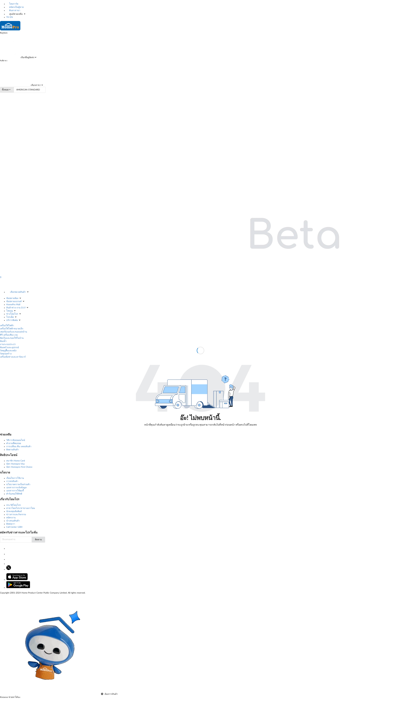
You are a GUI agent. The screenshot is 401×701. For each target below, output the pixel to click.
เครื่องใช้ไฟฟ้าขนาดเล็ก (11, 329)
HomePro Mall (13, 304)
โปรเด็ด (10, 317)
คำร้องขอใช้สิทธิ (14, 494)
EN (11, 17)
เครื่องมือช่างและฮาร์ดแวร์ (13, 357)
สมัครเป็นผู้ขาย (16, 7)
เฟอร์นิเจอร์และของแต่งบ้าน (13, 332)
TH (7, 17)
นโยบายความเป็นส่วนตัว (18, 484)
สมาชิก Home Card (15, 461)
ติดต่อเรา (10, 524)
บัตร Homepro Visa (15, 464)
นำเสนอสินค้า (13, 521)
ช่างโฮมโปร (12, 314)
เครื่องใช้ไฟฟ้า (7, 325)
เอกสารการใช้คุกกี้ (15, 491)
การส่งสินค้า (12, 481)
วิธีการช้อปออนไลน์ (15, 440)
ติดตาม (38, 540)
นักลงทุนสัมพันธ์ (14, 511)
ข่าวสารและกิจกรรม (16, 514)
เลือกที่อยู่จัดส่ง (27, 57)
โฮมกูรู (9, 311)
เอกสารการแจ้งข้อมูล (16, 488)
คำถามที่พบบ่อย (13, 443)
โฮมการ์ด (13, 4)
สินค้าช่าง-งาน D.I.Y (16, 308)
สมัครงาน (11, 518)
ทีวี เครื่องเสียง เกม (9, 335)
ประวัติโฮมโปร (13, 505)
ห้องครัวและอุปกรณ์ (9, 347)
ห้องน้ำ (3, 341)
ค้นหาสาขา (14, 10)
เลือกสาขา (35, 85)
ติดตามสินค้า (12, 450)
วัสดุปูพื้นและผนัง (8, 351)
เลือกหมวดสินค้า (18, 292)
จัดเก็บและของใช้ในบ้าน (12, 338)
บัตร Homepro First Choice (19, 467)
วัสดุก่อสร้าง (6, 354)
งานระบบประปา (8, 344)
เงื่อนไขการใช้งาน (15, 478)
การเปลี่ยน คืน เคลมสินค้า (18, 446)
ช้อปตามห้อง (12, 298)
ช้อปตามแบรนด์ (14, 301)
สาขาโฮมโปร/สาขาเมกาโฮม (20, 508)
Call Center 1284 (14, 527)
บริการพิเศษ (12, 320)
